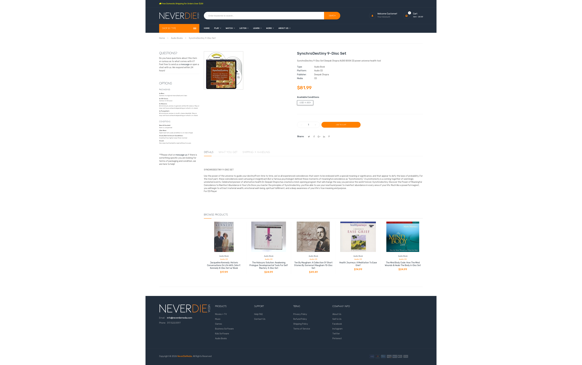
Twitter (336, 333)
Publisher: (301, 74)
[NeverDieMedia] (179, 16)
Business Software (224, 329)
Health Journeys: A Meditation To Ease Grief (358, 264)
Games (218, 324)
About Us (336, 314)
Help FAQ (258, 314)
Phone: (162, 323)
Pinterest (337, 338)
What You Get (228, 152)
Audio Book (224, 256)
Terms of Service (301, 329)
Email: (162, 318)
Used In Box (305, 103)
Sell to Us (336, 319)
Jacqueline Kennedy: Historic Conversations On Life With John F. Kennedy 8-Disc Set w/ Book (224, 265)
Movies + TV (221, 314)
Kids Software (222, 333)
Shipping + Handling (256, 152)
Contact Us (259, 319)
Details (208, 152)
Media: (300, 78)
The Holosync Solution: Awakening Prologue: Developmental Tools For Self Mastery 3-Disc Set (268, 265)
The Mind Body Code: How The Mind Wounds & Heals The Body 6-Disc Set (403, 264)
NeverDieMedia (184, 356)
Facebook (337, 324)
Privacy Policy (300, 314)
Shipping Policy (300, 324)
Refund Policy (300, 319)
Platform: (302, 70)
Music (218, 319)
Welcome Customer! (387, 13)
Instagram (337, 329)
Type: (299, 67)
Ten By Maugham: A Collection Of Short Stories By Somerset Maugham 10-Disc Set (313, 265)
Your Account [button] (383, 17)
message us (181, 155)
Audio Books (221, 338)
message (185, 64)
